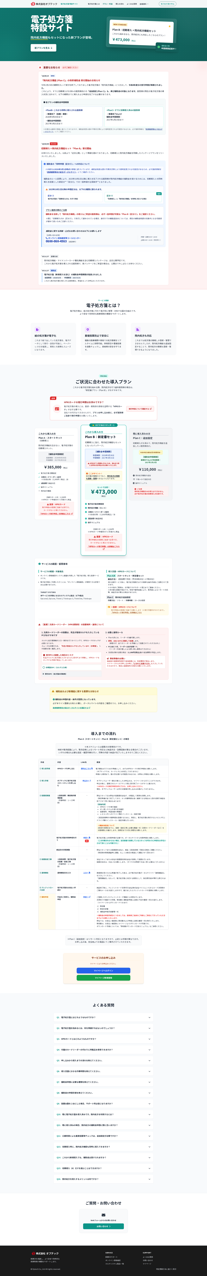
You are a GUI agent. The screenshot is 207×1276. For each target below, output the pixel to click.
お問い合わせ (103, 1226)
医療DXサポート (111, 1257)
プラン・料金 (108, 4)
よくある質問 (132, 4)
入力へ (85, 873)
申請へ (85, 837)
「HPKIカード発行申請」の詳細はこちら (55, 513)
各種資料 (143, 4)
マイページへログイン (103, 970)
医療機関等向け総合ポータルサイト (61, 172)
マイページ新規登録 (103, 977)
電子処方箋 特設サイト (69, 4)
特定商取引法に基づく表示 (166, 1269)
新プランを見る (42, 47)
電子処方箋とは (94, 4)
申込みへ (86, 780)
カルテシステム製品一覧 (114, 1263)
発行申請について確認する (139, 409)
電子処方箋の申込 (167, 4)
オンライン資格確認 (113, 1260)
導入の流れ (119, 4)
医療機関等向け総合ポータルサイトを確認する (70, 708)
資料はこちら (86, 768)
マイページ (147, 1263)
